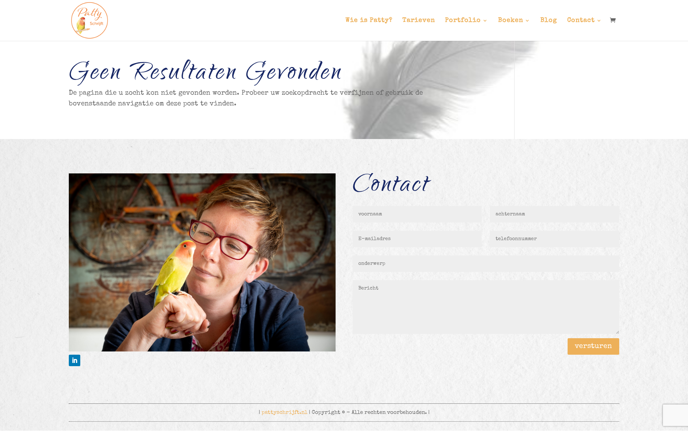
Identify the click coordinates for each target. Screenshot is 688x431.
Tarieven (418, 21)
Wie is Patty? (368, 21)
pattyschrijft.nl (284, 412)
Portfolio (463, 21)
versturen (593, 346)
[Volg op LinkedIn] (74, 360)
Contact (581, 21)
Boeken (510, 21)
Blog (548, 21)
